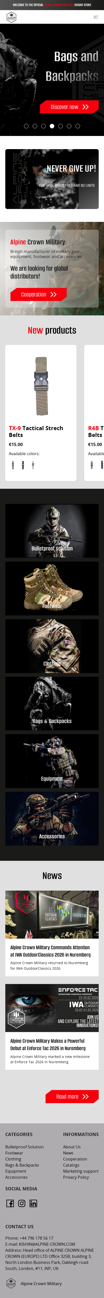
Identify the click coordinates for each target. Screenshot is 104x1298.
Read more (67, 1097)
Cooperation (33, 294)
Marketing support (81, 1171)
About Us (72, 1147)
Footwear (14, 1153)
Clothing (13, 1159)
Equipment (15, 1171)
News (68, 1153)
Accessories (16, 1177)
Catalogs (71, 1165)
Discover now (64, 107)
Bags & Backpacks (22, 1165)
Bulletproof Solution (24, 1147)
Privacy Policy (76, 1177)
